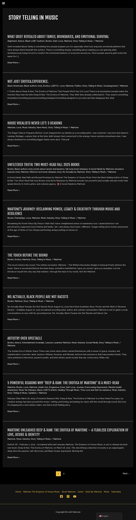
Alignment (12, 41)
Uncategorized (110, 86)
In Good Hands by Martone (101, 169)
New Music (42, 127)
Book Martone (69, 492)
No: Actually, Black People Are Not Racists (37, 297)
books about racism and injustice (49, 169)
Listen (80, 492)
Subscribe (116, 492)
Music (106, 492)
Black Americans (15, 86)
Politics (78, 86)
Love (60, 41)
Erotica (46, 86)
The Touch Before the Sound (27, 255)
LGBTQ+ (55, 86)
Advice (21, 41)
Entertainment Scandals (33, 342)
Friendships (20, 218)
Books (49, 41)
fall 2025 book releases (76, 169)
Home (18, 492)
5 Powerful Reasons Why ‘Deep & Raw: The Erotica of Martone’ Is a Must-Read (63, 383)
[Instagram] (68, 496)
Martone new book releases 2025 (45, 172)
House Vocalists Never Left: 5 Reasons (34, 123)
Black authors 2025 (33, 86)
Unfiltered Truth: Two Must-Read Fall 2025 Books (43, 164)
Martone (68, 41)
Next (126, 473)
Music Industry (29, 127)
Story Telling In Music (83, 41)
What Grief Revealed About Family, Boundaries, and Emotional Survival (58, 36)
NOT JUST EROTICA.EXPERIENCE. (27, 81)
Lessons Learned (53, 342)
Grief (55, 41)
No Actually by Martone (73, 172)
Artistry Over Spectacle (24, 338)
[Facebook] (61, 496)
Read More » (13, 62)
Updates (32, 393)
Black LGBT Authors (35, 41)
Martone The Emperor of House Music (41, 492)
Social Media (92, 342)
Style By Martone (93, 492)
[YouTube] (74, 496)
